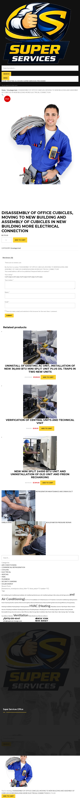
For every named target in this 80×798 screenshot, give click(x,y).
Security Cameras (16, 612)
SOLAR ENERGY (7, 584)
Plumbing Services (44, 609)
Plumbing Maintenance (24, 609)
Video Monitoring (33, 616)
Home (4, 90)
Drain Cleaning (6, 602)
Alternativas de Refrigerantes (61, 595)
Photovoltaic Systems (56, 606)
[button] (3, 95)
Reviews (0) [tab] (8, 258)
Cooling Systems (73, 599)
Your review (9, 280)
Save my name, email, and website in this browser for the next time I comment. (31, 311)
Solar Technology (70, 612)
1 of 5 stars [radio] (8, 277)
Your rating (9, 274)
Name (7, 292)
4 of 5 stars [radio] (31, 277)
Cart (4, 747)
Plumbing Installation (11, 609)
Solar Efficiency (25, 612)
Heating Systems (24, 606)
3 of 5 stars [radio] (23, 277)
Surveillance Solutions (7, 616)
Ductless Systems (14, 602)
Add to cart (20, 240)
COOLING (5, 570)
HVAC (4, 577)
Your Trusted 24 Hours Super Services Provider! (24, 81)
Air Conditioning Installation (17, 595)
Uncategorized (12, 90)
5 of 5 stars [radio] (38, 277)
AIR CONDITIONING (9, 565)
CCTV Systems (52, 599)
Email (7, 302)
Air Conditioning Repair (47, 595)
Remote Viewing (64, 609)
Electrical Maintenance (37, 602)
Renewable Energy (7, 612)
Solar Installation (40, 612)
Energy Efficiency (62, 602)
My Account (5, 732)
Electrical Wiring (47, 602)
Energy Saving (70, 602)
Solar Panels (48, 612)
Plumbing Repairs (34, 609)
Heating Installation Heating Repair (11, 606)
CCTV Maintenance (43, 599)
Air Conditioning (6, 595)
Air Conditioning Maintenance (33, 595)
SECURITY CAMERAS (9, 581)
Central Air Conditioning (62, 599)
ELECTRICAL (6, 572)
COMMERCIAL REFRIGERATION (13, 567)
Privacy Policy (6, 730)
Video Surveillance (43, 616)
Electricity (55, 602)
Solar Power (55, 612)
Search (6, 74)
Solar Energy (33, 612)
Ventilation (20, 615)
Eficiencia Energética (24, 602)
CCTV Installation (33, 599)
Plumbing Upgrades (55, 609)
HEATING (5, 574)
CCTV (26, 599)
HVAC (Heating (39, 606)
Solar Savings (61, 612)
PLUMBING (6, 579)
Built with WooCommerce (18, 730)
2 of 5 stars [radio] (16, 277)
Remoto (71, 609)
